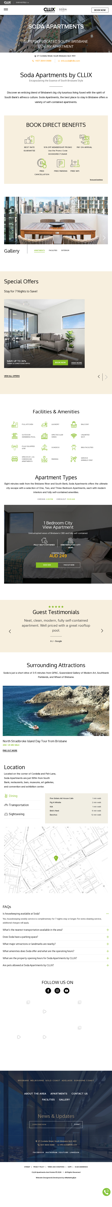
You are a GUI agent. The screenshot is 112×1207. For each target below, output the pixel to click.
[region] (77, 833)
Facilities (48, 1124)
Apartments (59, 1118)
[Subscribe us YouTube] (66, 1016)
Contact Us (80, 1118)
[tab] (22, 820)
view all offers (12, 376)
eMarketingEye (70, 1203)
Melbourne (37, 1106)
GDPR (69, 1192)
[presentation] (96, 237)
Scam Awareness (81, 1192)
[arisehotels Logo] (56, 10)
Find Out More (69, 567)
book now (100, 10)
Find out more (10, 775)
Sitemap (27, 1192)
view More (76, 363)
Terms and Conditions (96, 179)
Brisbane (23, 1106)
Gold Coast (52, 1106)
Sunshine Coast (84, 1106)
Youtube (63, 1177)
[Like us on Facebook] (48, 1016)
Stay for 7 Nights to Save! (20, 291)
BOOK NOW (60, 362)
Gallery (64, 1124)
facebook (38, 1177)
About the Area (35, 1118)
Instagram (51, 1177)
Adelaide (67, 1106)
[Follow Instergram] (57, 1016)
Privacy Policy (38, 1192)
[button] (22, 821)
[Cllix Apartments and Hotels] (7, 2)
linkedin (74, 1177)
